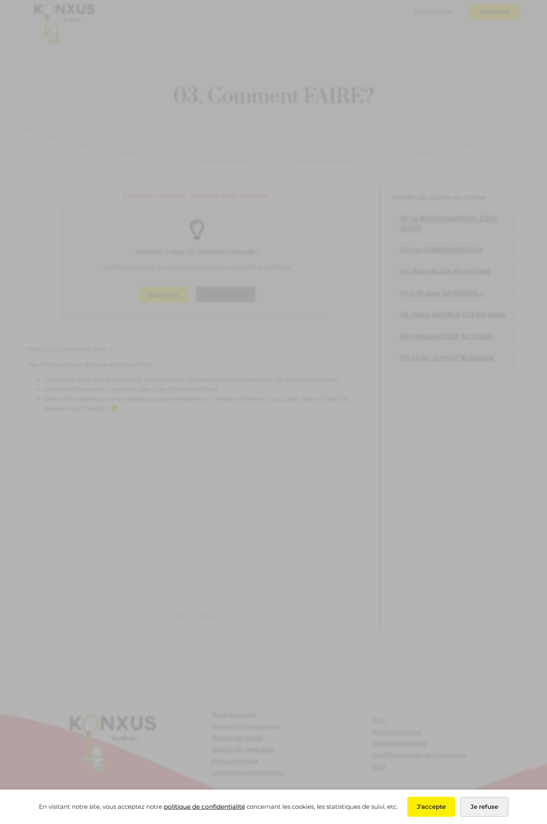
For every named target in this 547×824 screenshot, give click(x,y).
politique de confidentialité (204, 806)
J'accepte (431, 806)
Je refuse (484, 806)
